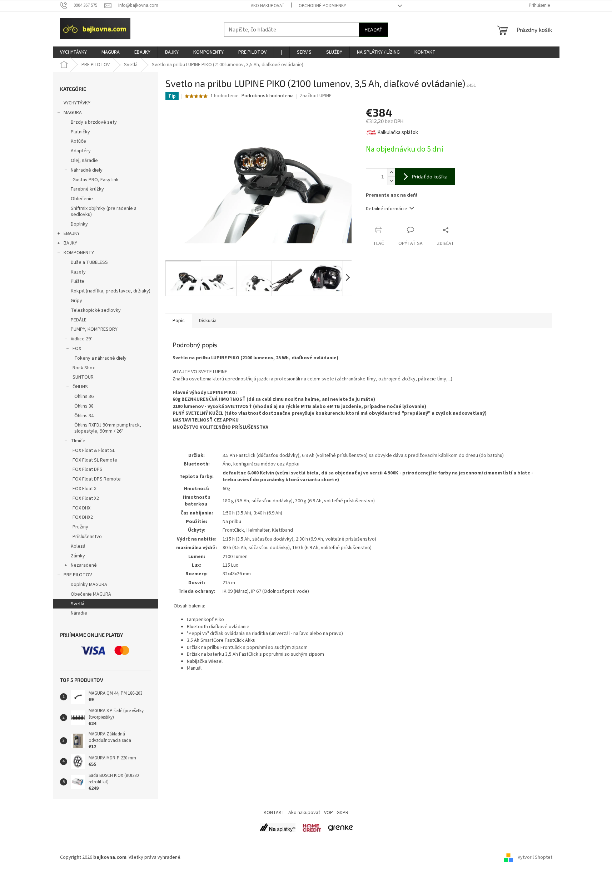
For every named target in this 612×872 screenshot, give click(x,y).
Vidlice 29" (82, 339)
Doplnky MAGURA (89, 584)
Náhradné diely (87, 170)
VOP (328, 812)
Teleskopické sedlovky (96, 310)
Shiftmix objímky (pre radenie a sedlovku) (103, 211)
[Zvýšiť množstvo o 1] (391, 172)
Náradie (79, 613)
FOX (77, 348)
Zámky (78, 556)
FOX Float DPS (88, 469)
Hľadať (373, 29)
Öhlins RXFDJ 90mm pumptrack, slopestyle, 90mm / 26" (107, 428)
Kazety (78, 272)
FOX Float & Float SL (94, 450)
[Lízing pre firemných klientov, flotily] (340, 827)
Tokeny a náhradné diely (100, 358)
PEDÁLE (78, 320)
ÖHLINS (80, 386)
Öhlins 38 (84, 406)
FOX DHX (81, 508)
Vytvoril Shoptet (535, 857)
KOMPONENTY (79, 252)
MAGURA (73, 112)
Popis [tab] (179, 320)
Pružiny (80, 527)
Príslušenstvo (87, 536)
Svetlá (77, 603)
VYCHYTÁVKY (77, 103)
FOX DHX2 (83, 517)
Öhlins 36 (84, 396)
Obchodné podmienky (322, 6)
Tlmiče (78, 440)
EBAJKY (72, 233)
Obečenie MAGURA (91, 594)
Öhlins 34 (84, 415)
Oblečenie (82, 198)
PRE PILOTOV (78, 574)
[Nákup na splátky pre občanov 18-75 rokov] (312, 827)
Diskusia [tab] (208, 320)
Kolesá (78, 546)
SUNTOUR (83, 377)
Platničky (80, 132)
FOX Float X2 (86, 498)
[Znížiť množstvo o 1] (391, 181)
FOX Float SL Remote (95, 460)
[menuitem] (73, 52)
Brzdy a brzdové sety (94, 122)
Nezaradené (84, 565)
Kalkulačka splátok (397, 132)
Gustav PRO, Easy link (96, 179)
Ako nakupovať (267, 6)
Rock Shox (84, 367)
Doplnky (79, 224)
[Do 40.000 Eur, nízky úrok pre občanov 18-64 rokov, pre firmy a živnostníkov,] (277, 827)
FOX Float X (84, 488)
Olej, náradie (84, 160)
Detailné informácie (386, 208)
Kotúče (78, 141)
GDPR (342, 812)
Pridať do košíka (430, 176)
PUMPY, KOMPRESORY (94, 329)
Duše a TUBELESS (89, 262)
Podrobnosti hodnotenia (268, 96)
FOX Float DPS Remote (97, 479)
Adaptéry (81, 150)
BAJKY (70, 243)
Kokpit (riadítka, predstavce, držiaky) (110, 291)
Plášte (77, 281)
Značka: (316, 95)
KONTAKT (274, 812)
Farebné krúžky (87, 189)
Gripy (76, 300)
